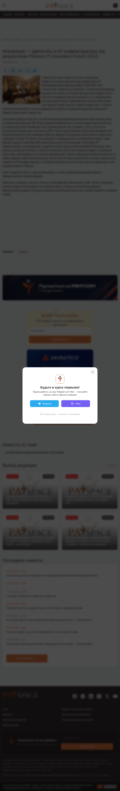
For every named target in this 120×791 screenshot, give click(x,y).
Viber (78, 403)
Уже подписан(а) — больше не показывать (60, 414)
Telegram (46, 403)
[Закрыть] (92, 372)
